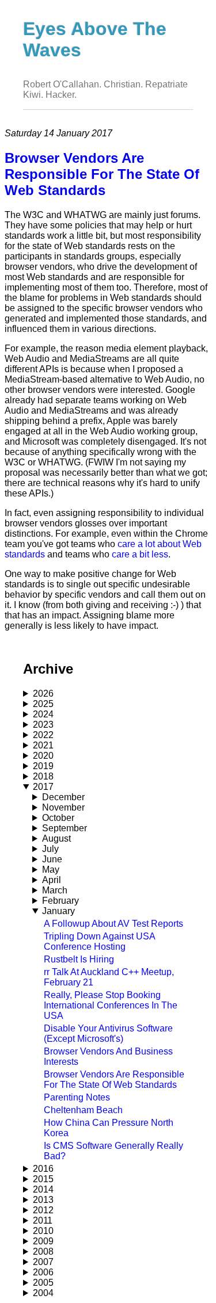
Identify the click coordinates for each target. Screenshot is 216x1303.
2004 (43, 1293)
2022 (43, 735)
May (50, 869)
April (51, 880)
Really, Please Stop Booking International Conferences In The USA (110, 1005)
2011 (42, 1220)
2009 (43, 1241)
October (58, 818)
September (64, 828)
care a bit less (140, 554)
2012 (43, 1210)
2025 (43, 704)
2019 (43, 766)
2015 (43, 1179)
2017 (43, 787)
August (56, 838)
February (60, 900)
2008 (43, 1251)
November (63, 807)
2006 (43, 1272)
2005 (43, 1282)
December (63, 797)
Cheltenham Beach (83, 1110)
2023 (43, 724)
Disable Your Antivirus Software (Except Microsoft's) (108, 1033)
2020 (43, 756)
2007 (43, 1262)
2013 (43, 1200)
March (54, 890)
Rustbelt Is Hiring (79, 959)
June (52, 859)
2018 (43, 776)
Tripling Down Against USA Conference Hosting (99, 941)
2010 (43, 1231)
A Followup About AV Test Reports (113, 923)
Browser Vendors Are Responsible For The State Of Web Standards (114, 1079)
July (50, 849)
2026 (43, 693)
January (58, 911)
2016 (43, 1169)
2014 (43, 1189)
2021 (43, 745)
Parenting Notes (77, 1097)
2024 (43, 714)
